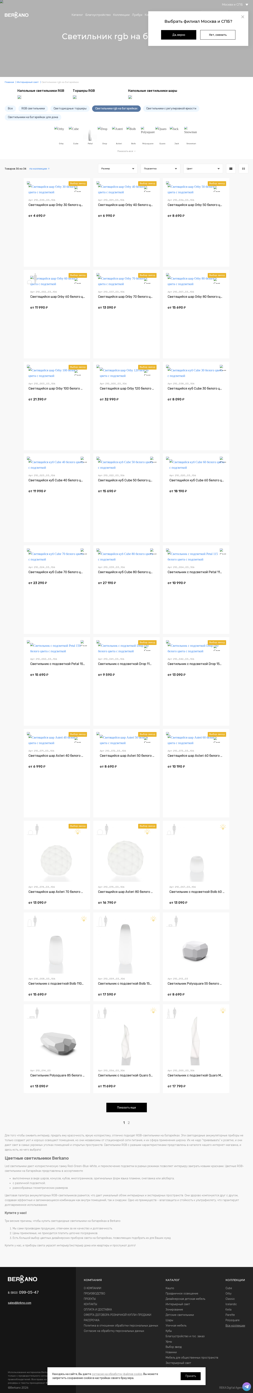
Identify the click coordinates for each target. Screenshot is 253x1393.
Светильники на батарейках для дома (33, 117)
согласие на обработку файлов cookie (117, 1374)
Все (10, 108)
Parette (230, 1315)
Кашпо (170, 1288)
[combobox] (39, 169)
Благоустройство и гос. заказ (185, 1336)
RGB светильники (33, 108)
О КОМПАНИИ (92, 1288)
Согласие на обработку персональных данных (114, 1331)
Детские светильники (180, 1315)
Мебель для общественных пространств (192, 1357)
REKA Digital (232, 1387)
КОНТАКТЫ (90, 1304)
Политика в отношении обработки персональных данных (121, 1325)
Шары (169, 1320)
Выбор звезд (174, 1347)
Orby (228, 1293)
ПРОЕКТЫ (90, 1299)
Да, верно (178, 35)
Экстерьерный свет (178, 1363)
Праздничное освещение (182, 1293)
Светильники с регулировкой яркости (171, 108)
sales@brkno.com (19, 1302)
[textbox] (39, 169)
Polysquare (233, 1320)
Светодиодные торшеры (70, 108)
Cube (229, 1288)
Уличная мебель (176, 1325)
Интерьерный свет (178, 1304)
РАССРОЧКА (91, 1320)
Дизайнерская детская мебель (185, 1299)
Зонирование (174, 1309)
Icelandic (231, 1304)
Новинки (171, 1352)
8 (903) (23, 1292)
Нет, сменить (218, 35)
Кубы (169, 1331)
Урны (169, 1341)
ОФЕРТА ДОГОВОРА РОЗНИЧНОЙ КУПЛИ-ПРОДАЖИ (117, 1315)
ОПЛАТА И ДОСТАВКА (98, 1309)
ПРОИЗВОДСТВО (94, 1293)
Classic (230, 1299)
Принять (190, 1376)
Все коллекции (235, 1325)
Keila (228, 1309)
